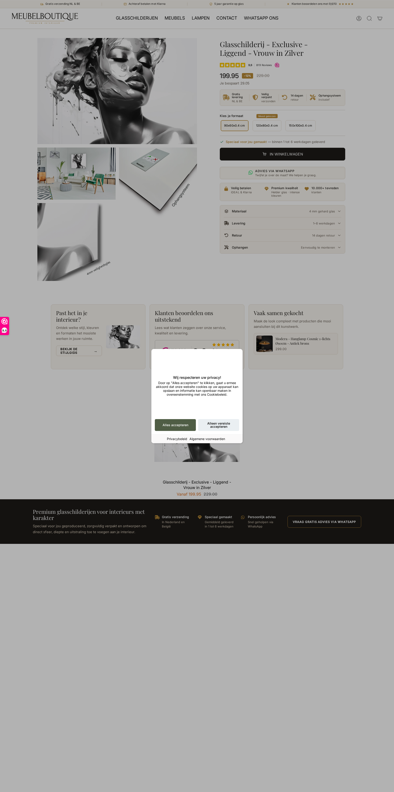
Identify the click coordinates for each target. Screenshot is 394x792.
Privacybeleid (177, 439)
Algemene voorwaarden (207, 439)
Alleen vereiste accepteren (218, 424)
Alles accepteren (175, 425)
